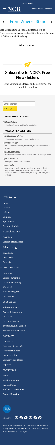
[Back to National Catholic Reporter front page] (14, 9)
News (5, 203)
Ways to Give (9, 287)
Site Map (45, 425)
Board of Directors (11, 394)
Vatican (6, 207)
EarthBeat (8, 237)
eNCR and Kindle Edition (14, 326)
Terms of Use (25, 425)
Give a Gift (8, 316)
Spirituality (8, 221)
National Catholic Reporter (7, 409)
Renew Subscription (12, 312)
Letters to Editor (10, 355)
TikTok (40, 417)
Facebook (26, 417)
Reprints (7, 364)
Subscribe (48, 9)
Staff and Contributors (13, 389)
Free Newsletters (11, 321)
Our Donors (8, 296)
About (6, 375)
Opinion (7, 217)
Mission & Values (11, 380)
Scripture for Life (11, 226)
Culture (6, 212)
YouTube (30, 417)
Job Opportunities (11, 351)
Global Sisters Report (13, 242)
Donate (34, 9)
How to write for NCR (13, 346)
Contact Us (8, 341)
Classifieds (8, 253)
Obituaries (8, 257)
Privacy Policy (9, 385)
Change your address (13, 360)
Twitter (21, 417)
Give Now (7, 273)
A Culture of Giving (12, 282)
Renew (40, 9)
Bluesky (16, 417)
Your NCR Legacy (11, 291)
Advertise (7, 262)
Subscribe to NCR (11, 307)
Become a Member (11, 278)
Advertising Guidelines (11, 425)
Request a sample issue (14, 330)
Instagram (35, 417)
